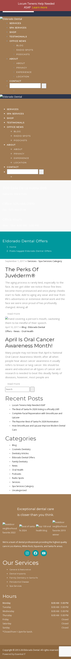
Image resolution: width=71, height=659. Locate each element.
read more (13, 313)
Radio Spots (24, 50)
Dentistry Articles (20, 453)
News (17, 331)
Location (22, 76)
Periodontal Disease (19, 582)
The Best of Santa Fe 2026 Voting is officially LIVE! (35, 409)
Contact (15, 81)
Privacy (21, 67)
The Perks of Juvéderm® (21, 272)
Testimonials (18, 36)
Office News (17, 41)
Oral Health (27, 331)
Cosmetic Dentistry (21, 449)
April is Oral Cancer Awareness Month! (29, 342)
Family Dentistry (20, 461)
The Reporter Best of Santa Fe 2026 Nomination (35, 421)
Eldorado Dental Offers (23, 457)
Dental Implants (17, 573)
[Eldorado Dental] (11, 18)
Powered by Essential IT (14, 654)
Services (15, 23)
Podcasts (23, 54)
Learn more (39, 7)
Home (12, 247)
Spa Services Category (50, 261)
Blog (19, 45)
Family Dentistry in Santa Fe (23, 577)
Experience (24, 72)
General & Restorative (20, 569)
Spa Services (17, 27)
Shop (12, 32)
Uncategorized (19, 490)
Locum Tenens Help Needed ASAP (28, 405)
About (13, 58)
